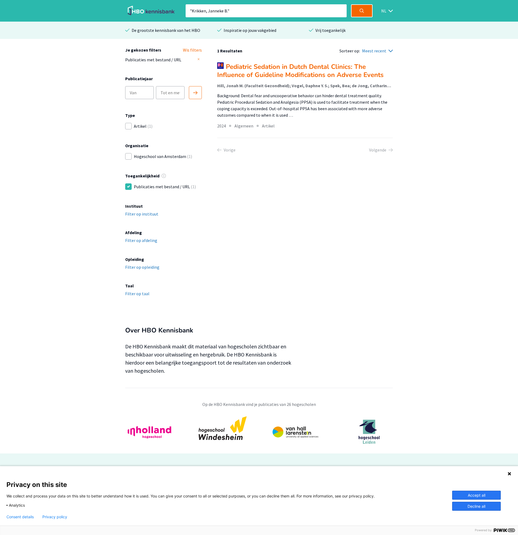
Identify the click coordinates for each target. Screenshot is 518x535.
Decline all (476, 506)
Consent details (20, 517)
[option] (259, 431)
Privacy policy (54, 517)
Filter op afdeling (141, 240)
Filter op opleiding (142, 267)
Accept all (476, 495)
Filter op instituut (141, 213)
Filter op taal (137, 293)
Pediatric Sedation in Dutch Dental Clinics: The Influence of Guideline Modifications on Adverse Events (300, 70)
